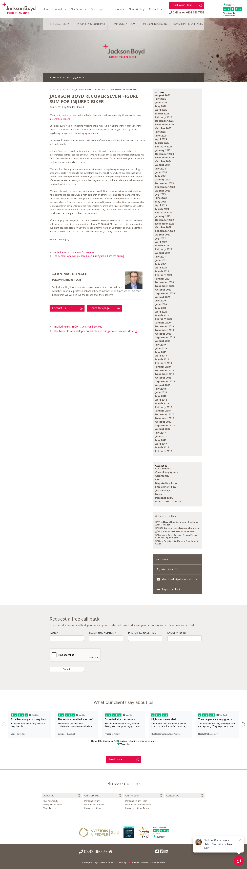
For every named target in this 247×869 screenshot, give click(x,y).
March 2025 (162, 142)
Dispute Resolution (166, 483)
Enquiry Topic (176, 633)
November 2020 (164, 285)
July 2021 (160, 256)
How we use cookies (157, 862)
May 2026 (160, 106)
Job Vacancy (162, 490)
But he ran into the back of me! (176, 531)
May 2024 (160, 175)
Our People (97, 9)
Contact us (59, 308)
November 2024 (164, 157)
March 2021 (162, 271)
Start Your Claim (182, 5)
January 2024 (163, 179)
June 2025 (161, 135)
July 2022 (160, 238)
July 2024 (160, 168)
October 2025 (163, 128)
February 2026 (163, 117)
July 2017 (160, 432)
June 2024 (161, 172)
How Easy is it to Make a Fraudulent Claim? (176, 542)
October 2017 (163, 421)
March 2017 (162, 447)
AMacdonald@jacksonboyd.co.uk (179, 579)
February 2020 (163, 318)
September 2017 (165, 425)
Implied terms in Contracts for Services (73, 252)
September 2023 (165, 187)
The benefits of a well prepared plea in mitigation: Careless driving (88, 256)
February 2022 (163, 249)
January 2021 (163, 278)
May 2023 (160, 201)
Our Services (78, 9)
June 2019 (161, 348)
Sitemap (103, 862)
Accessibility (112, 862)
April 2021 (161, 267)
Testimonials (116, 9)
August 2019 (162, 341)
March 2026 (162, 113)
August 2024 (162, 164)
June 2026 (161, 102)
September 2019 (165, 337)
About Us (60, 9)
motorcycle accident (60, 118)
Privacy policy (124, 862)
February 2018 (163, 407)
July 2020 (160, 300)
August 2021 (162, 252)
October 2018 (163, 377)
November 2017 (164, 418)
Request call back (170, 589)
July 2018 (160, 388)
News (158, 494)
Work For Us (49, 808)
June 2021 (161, 260)
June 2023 (161, 197)
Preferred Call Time (142, 633)
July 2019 (160, 344)
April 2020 (161, 311)
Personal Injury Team (136, 800)
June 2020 (161, 304)
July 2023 (160, 194)
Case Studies (163, 468)
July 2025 (160, 131)
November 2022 (164, 223)
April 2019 (161, 355)
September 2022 (165, 230)
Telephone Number (102, 633)
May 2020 (160, 308)
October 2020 (163, 289)
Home (46, 9)
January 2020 (163, 322)
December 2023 (164, 183)
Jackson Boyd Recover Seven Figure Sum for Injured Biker (176, 536)
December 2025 (164, 120)
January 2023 (163, 216)
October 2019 (163, 333)
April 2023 (161, 205)
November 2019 (164, 330)
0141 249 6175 (169, 569)
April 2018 (161, 399)
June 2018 (161, 392)
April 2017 (161, 443)
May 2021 (160, 263)
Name (54, 633)
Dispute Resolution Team (138, 804)
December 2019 (164, 326)
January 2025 (163, 150)
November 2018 (164, 374)
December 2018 (164, 370)
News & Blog (136, 9)
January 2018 (163, 410)
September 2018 (165, 381)
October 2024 (163, 161)
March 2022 (162, 245)
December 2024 (164, 154)
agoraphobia (91, 133)
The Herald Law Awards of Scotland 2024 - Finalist (176, 523)
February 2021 (163, 275)
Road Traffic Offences (168, 501)
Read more (115, 759)
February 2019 (163, 363)
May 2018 (160, 396)
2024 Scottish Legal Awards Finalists (178, 528)
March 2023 (162, 209)
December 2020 (164, 282)
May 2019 (160, 352)
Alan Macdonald (70, 273)
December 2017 (164, 414)
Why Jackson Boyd (52, 804)
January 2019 (163, 366)
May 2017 (160, 440)
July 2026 (160, 98)
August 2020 (162, 297)
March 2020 (162, 315)
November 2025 (164, 124)
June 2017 (161, 436)
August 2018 (162, 385)
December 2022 (164, 219)
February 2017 (163, 451)
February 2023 (163, 212)
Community (162, 475)
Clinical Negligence (166, 472)
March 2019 (162, 359)
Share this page (100, 308)
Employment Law (165, 486)
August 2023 (162, 190)
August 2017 (162, 429)
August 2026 (162, 95)
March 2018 (162, 403)
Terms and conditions (139, 862)
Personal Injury (61, 239)
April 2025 (161, 139)
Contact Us (155, 9)
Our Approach (50, 800)
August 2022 (162, 234)
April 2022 (161, 242)
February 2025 (163, 146)
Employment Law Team (137, 808)
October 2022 (163, 227)
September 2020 (165, 293)
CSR (157, 479)
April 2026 (161, 109)
